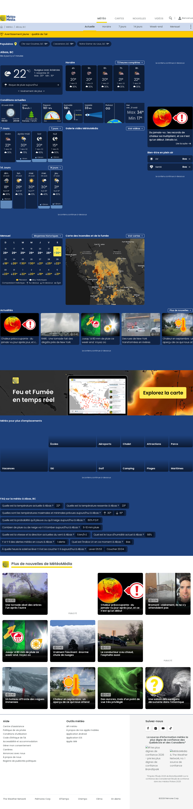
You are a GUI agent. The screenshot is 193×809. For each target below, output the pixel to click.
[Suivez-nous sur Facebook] (148, 728)
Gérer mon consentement (17, 745)
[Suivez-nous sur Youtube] (163, 728)
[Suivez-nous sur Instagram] (155, 728)
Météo (9, 26)
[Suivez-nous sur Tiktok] (170, 728)
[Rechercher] (170, 18)
